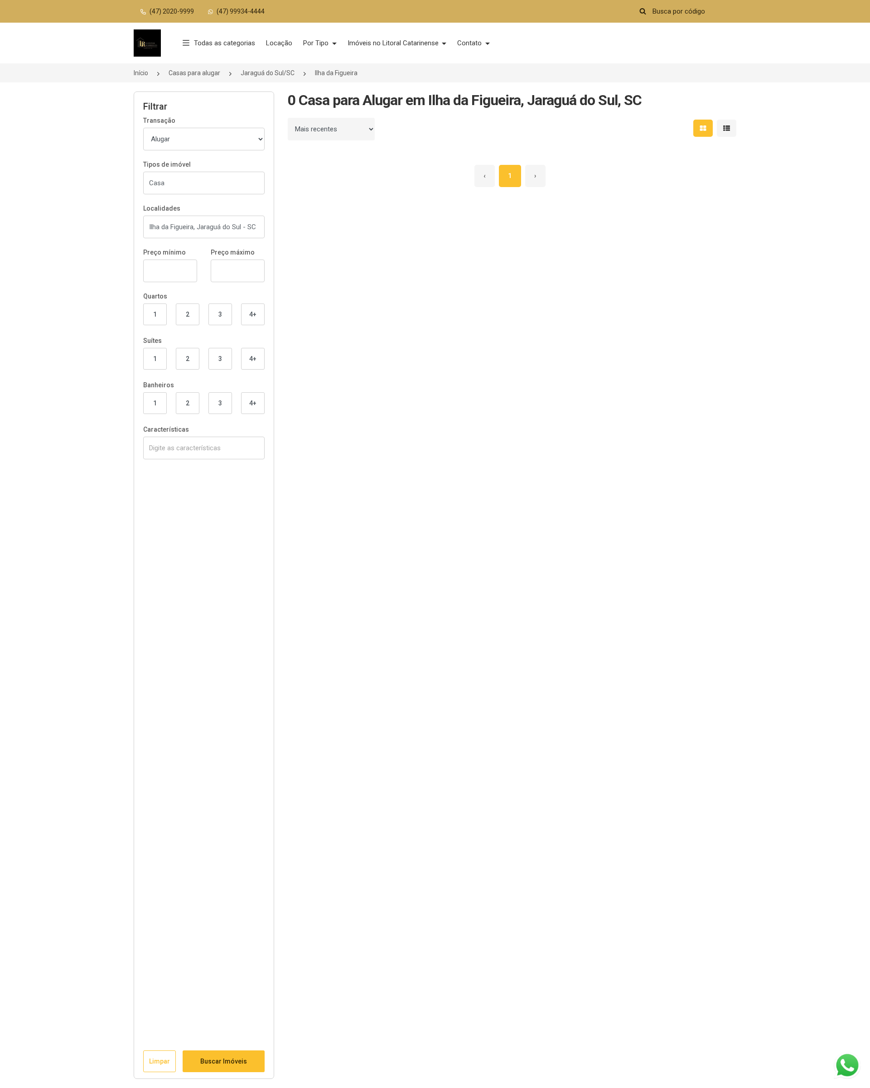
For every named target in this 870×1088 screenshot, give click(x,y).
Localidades (161, 208)
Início (141, 73)
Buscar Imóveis (223, 1061)
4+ (252, 314)
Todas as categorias (224, 43)
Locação (279, 43)
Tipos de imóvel (167, 164)
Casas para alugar (194, 73)
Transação (159, 120)
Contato (470, 43)
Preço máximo (233, 252)
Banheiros (158, 385)
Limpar (159, 1061)
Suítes (152, 340)
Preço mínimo (164, 252)
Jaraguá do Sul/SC (268, 73)
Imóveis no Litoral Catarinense (394, 43)
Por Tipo (316, 43)
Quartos (155, 296)
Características (166, 429)
